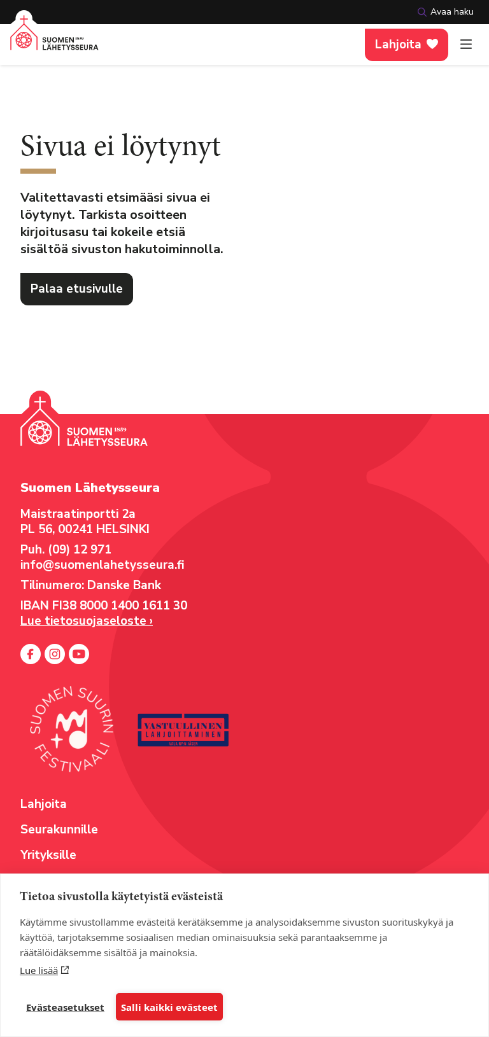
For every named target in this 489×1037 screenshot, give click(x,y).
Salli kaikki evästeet (169, 1007)
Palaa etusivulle (77, 289)
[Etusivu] (54, 40)
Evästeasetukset (65, 1007)
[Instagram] (55, 654)
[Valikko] (466, 44)
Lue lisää (39, 970)
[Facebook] (30, 654)
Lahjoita (398, 44)
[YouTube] (79, 654)
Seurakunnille (59, 829)
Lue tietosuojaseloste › (86, 621)
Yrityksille (48, 855)
